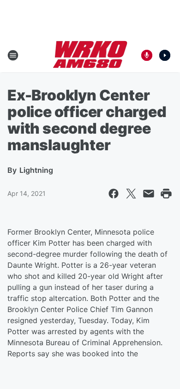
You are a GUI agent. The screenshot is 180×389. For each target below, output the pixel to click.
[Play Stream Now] (164, 55)
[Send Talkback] (146, 55)
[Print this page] (166, 193)
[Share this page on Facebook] (113, 193)
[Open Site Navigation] (12, 55)
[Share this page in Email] (148, 193)
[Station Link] (90, 55)
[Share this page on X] (131, 193)
